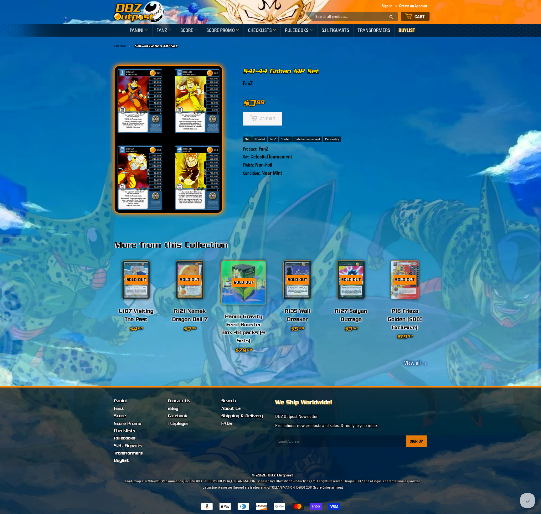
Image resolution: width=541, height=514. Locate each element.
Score (187, 30)
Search (228, 401)
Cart (419, 16)
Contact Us (179, 401)
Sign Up (416, 441)
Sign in (387, 5)
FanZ (162, 30)
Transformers (374, 30)
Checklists (260, 30)
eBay (173, 408)
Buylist (407, 30)
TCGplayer (178, 423)
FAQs (226, 423)
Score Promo (221, 30)
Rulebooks (297, 30)
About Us (231, 408)
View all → (414, 363)
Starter (285, 139)
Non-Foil (260, 139)
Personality (332, 139)
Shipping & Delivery (242, 416)
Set (247, 139)
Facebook (177, 416)
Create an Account (413, 5)
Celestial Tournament (307, 139)
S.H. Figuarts (335, 30)
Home (120, 46)
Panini (137, 30)
